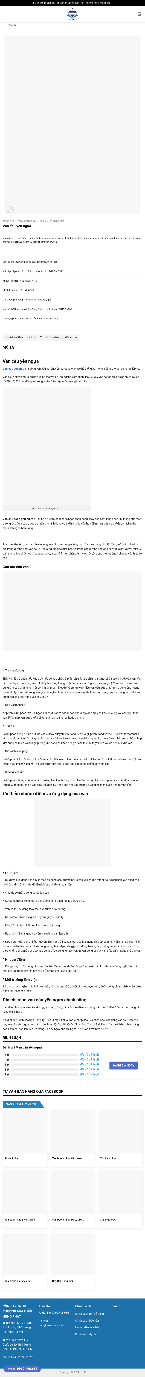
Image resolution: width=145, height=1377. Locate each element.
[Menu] (5, 14)
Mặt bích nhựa (108, 1158)
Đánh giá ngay (123, 1065)
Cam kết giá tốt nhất (44, 3)
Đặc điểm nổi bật (14, 337)
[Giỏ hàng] (140, 14)
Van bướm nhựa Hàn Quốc (19, 1219)
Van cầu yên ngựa (14, 368)
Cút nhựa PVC (108, 1219)
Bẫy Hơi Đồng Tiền (63, 1281)
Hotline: (22, 1368)
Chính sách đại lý (85, 1334)
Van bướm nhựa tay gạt (17, 1281)
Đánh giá (31, 337)
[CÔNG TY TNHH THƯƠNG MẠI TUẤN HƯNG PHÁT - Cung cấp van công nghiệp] (72, 14)
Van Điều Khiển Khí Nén (52, 220)
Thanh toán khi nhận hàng (97, 3)
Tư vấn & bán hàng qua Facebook (58, 337)
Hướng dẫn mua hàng (88, 1327)
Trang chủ (8, 220)
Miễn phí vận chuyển (69, 3)
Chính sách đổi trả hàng (89, 1313)
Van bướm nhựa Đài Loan (67, 1158)
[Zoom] (10, 209)
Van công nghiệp (26, 220)
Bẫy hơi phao (11, 1158)
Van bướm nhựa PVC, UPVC (68, 1219)
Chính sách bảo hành (87, 1320)
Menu (12, 25)
